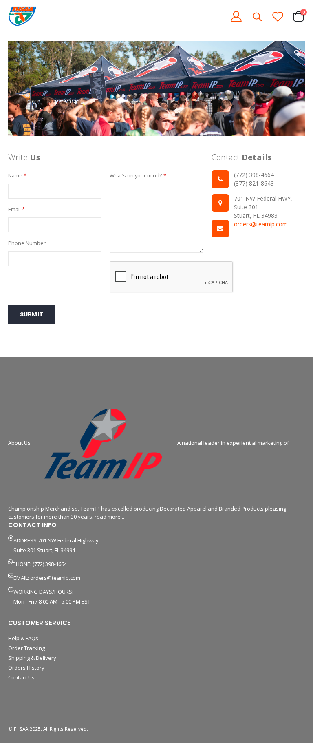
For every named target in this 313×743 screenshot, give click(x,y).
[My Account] (236, 16)
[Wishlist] (277, 16)
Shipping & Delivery (32, 657)
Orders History (26, 667)
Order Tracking (26, 648)
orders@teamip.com (261, 224)
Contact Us (21, 677)
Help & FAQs (23, 638)
